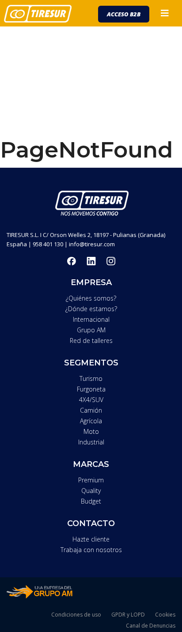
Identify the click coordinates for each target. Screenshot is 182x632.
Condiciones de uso (76, 614)
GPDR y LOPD (128, 614)
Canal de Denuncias (150, 625)
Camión (91, 410)
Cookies (165, 614)
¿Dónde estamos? (91, 309)
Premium (91, 480)
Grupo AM (91, 330)
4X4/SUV (91, 399)
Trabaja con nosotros (91, 549)
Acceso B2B (123, 14)
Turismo (91, 378)
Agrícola (91, 421)
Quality (91, 490)
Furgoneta (91, 389)
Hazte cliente (91, 539)
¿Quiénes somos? (91, 298)
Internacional (91, 319)
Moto (91, 431)
